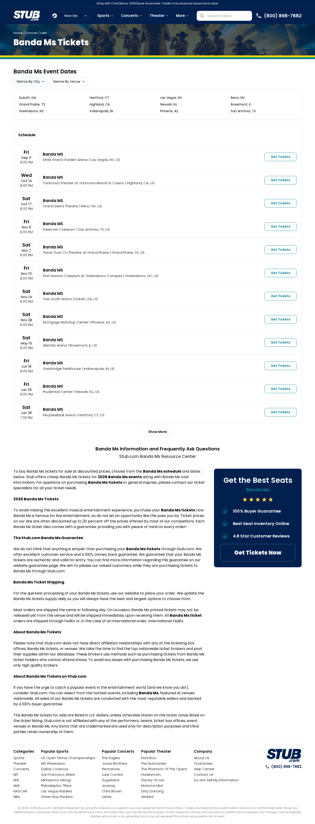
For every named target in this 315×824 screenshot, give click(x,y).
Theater (157, 15)
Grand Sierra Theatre (60, 206)
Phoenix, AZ (169, 111)
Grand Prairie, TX (32, 104)
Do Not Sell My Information (216, 780)
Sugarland (110, 780)
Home (18, 33)
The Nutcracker (153, 763)
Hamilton (148, 757)
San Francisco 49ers (58, 774)
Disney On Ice (152, 780)
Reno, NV (238, 97)
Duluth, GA (27, 97)
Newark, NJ (168, 104)
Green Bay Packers (57, 796)
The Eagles (111, 757)
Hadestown (151, 774)
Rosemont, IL (241, 104)
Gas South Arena (57, 298)
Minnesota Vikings (56, 780)
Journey (108, 785)
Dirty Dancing (152, 791)
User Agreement (146, 808)
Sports (103, 15)
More (180, 15)
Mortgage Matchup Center (66, 322)
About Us (201, 757)
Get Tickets (280, 156)
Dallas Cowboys (54, 769)
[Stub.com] (26, 16)
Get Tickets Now (257, 552)
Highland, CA (100, 104)
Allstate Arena (55, 345)
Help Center (204, 769)
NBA (16, 796)
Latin (43, 33)
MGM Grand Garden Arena (65, 159)
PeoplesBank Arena (59, 415)
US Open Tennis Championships (68, 757)
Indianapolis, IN (101, 111)
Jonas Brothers (114, 763)
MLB (16, 785)
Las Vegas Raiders (56, 791)
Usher (107, 796)
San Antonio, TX (243, 111)
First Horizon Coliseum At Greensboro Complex (82, 275)
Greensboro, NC (31, 111)
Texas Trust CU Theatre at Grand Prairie (76, 252)
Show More (157, 431)
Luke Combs (112, 774)
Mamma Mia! (152, 785)
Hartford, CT (99, 97)
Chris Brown (112, 791)
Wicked (147, 796)
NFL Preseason (53, 763)
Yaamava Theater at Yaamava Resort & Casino (83, 183)
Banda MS (53, 154)
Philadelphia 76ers (56, 785)
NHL (16, 780)
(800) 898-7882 (286, 766)
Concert (31, 33)
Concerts (129, 15)
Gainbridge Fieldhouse (62, 368)
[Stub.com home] (284, 755)
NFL (16, 774)
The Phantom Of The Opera (164, 769)
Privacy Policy (173, 808)
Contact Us (203, 774)
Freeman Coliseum (59, 229)
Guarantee (203, 763)
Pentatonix (111, 769)
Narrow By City (28, 81)
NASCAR (20, 791)
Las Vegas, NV (171, 97)
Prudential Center (58, 391)
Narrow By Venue (66, 81)
